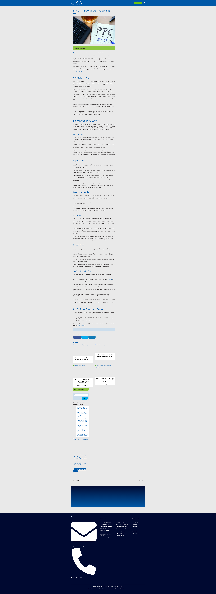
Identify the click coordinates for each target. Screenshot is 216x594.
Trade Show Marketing (121, 522)
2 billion (110, 279)
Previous (77, 480)
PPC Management (120, 531)
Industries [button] (112, 3)
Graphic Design (120, 535)
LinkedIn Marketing (105, 538)
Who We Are (135, 522)
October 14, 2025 (80, 385)
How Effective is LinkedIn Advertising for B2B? (82, 425)
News (133, 529)
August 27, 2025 (102, 384)
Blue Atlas (109, 358)
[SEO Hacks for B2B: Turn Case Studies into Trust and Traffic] (105, 348)
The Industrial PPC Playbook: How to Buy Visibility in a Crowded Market (83, 381)
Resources (134, 526)
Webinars (134, 524)
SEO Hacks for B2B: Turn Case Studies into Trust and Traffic (105, 355)
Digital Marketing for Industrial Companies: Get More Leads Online (105, 380)
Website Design (90, 3)
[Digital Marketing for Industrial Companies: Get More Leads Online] (105, 371)
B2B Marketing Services (122, 526)
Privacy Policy (114, 588)
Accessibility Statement (122, 588)
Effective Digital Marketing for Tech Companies (81, 430)
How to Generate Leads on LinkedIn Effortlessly (82, 435)
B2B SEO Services (120, 533)
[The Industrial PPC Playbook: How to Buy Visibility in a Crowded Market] (83, 371)
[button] (144, 3)
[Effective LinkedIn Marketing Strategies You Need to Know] (83, 350)
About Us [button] (120, 3)
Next (140, 480)
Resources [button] (128, 3)
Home (74, 56)
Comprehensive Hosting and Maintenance (106, 527)
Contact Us (135, 531)
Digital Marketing (96, 52)
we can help (81, 325)
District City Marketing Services (105, 535)
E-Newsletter (135, 533)
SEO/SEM (102, 52)
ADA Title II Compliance (106, 522)
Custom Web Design (105, 524)
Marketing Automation (122, 524)
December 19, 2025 (102, 358)
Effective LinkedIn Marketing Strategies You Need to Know (83, 358)
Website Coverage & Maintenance (105, 531)
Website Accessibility (101, 3)
